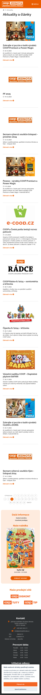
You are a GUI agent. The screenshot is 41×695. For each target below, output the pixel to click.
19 (14, 502)
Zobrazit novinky (20, 578)
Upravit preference (20, 689)
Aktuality (10, 10)
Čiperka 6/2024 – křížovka (16, 328)
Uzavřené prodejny (21, 520)
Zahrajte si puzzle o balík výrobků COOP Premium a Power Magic (19, 46)
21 (20, 502)
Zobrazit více (8, 60)
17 (36, 499)
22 (24, 502)
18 (10, 502)
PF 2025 (7, 94)
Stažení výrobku (21, 518)
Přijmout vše (20, 684)
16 (32, 499)
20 (17, 502)
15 (29, 499)
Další (28, 502)
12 (18, 499)
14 (25, 499)
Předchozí (9, 495)
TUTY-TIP (20, 570)
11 (15, 499)
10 (12, 499)
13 (22, 499)
